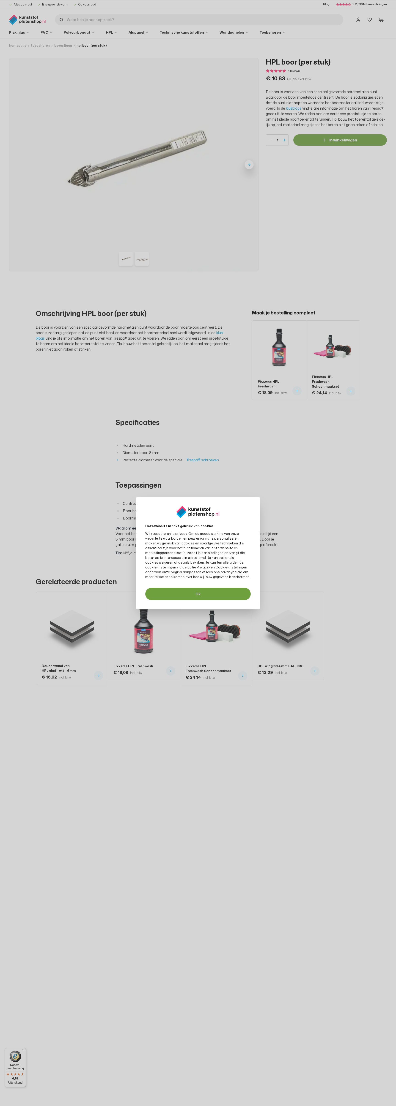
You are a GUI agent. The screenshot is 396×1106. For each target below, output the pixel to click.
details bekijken (191, 562)
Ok (198, 593)
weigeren (166, 562)
